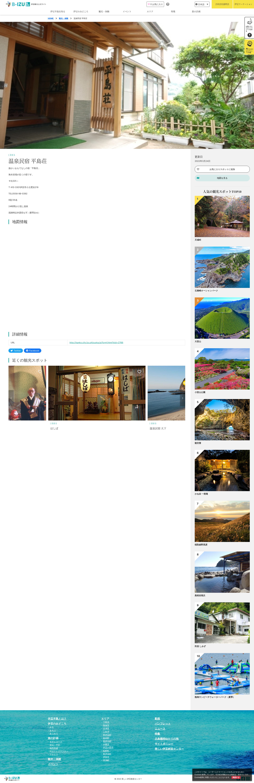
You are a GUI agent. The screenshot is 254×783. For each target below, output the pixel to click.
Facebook (34, 350)
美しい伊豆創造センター (169, 748)
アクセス (53, 754)
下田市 (106, 722)
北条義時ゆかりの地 (167, 738)
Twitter (17, 350)
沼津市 (106, 728)
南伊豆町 (107, 735)
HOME (51, 18)
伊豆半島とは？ (57, 718)
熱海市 (106, 725)
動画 (157, 718)
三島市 (106, 731)
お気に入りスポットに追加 (222, 169)
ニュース (160, 728)
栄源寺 (154, 428)
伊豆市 (106, 757)
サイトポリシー (164, 743)
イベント (127, 11)
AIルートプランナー (58, 751)
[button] (11, 398)
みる (51, 727)
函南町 (106, 738)
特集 (173, 11)
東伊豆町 (107, 754)
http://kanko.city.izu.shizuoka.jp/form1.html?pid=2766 (96, 342)
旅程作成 (53, 748)
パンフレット (163, 723)
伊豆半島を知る (57, 11)
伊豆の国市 (108, 747)
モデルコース (55, 741)
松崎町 (106, 750)
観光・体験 (104, 11)
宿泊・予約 (54, 745)
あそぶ (52, 730)
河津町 (106, 760)
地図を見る (222, 178)
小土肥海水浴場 (59, 428)
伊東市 (106, 744)
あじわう (53, 733)
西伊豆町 (107, 741)
